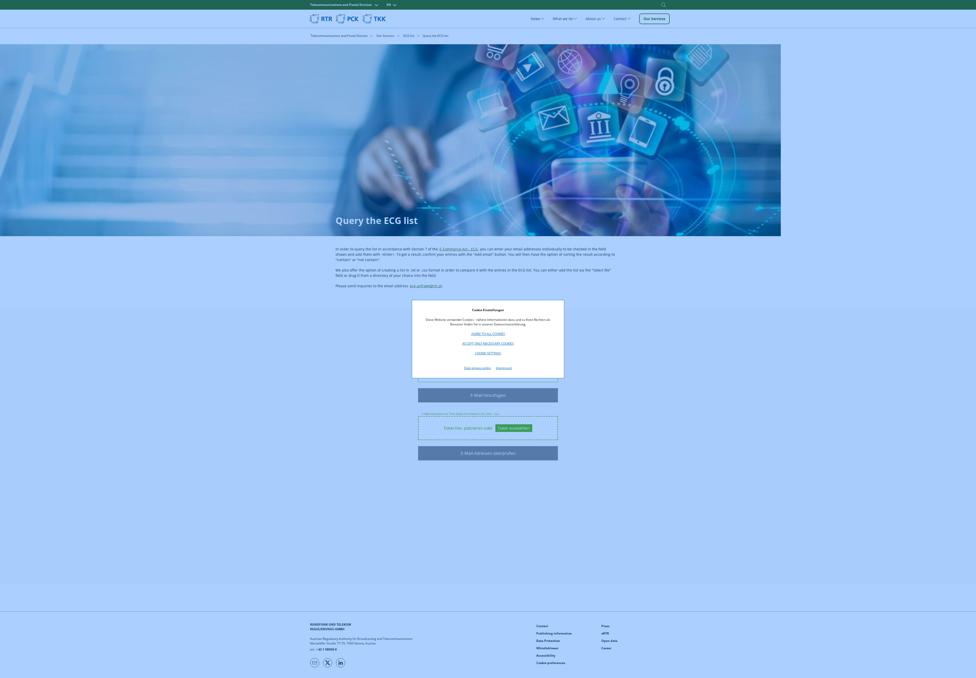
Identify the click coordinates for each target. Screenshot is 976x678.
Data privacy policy (477, 368)
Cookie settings (488, 353)
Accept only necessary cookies (488, 343)
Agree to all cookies (488, 334)
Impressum (504, 368)
